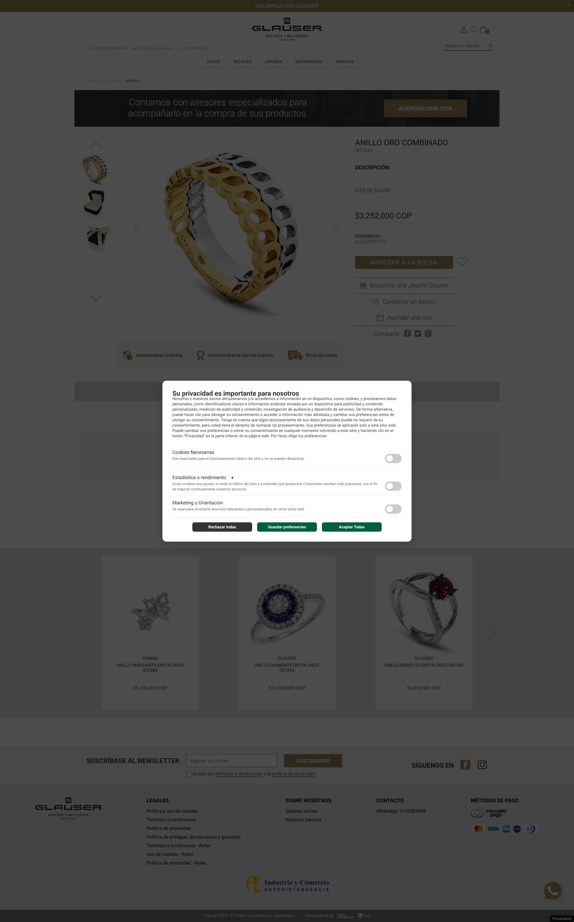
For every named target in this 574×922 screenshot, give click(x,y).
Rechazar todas (222, 527)
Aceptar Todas (352, 527)
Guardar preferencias (287, 527)
